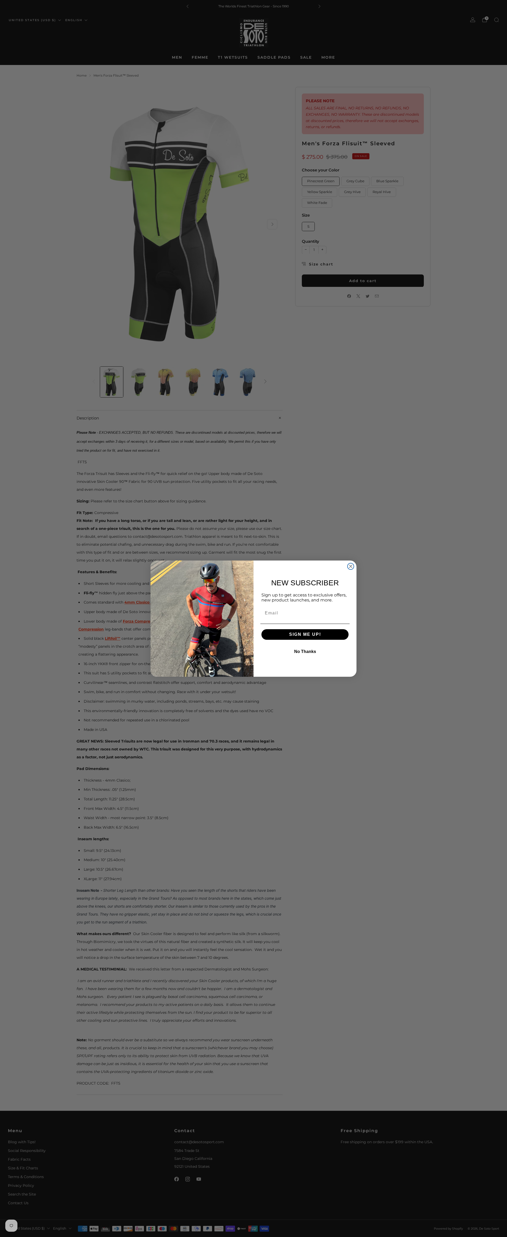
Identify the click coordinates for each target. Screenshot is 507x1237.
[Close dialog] (351, 566)
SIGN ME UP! (305, 634)
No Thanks (305, 651)
